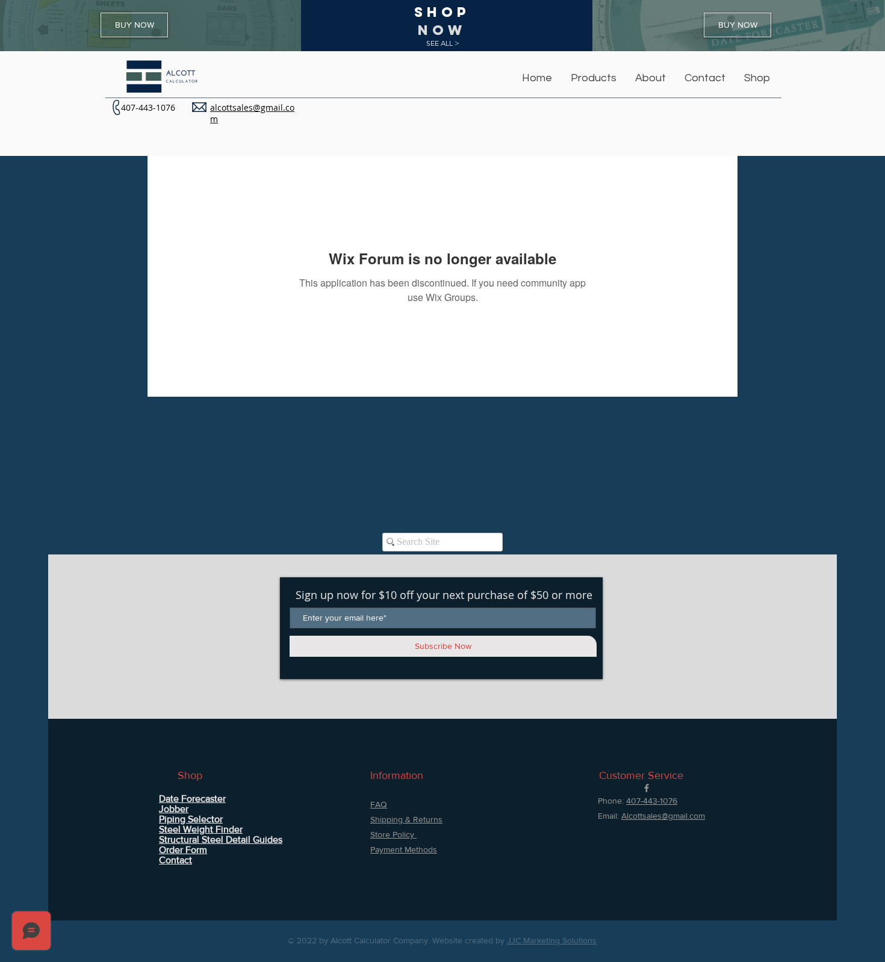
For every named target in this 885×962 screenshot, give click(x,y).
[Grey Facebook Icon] (646, 788)
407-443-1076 (148, 107)
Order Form (183, 850)
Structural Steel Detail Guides (220, 839)
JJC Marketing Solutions (552, 940)
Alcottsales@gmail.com (663, 816)
